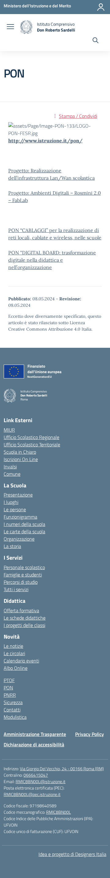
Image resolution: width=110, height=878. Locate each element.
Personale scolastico (24, 567)
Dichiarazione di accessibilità (34, 744)
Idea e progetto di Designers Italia (72, 854)
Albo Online (16, 668)
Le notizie (13, 646)
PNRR (10, 695)
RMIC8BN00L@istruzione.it (40, 781)
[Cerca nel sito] (95, 41)
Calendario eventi (21, 660)
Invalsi (10, 466)
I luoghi (11, 502)
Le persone (15, 509)
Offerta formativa (21, 610)
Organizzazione (19, 538)
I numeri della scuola (24, 524)
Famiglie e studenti (23, 574)
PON (8, 687)
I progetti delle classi (24, 625)
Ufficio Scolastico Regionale (31, 437)
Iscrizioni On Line (21, 459)
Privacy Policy (89, 734)
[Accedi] (100, 7)
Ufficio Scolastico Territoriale (32, 444)
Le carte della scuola (24, 531)
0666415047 (36, 775)
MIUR (9, 429)
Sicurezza (13, 702)
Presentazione (18, 494)
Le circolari (14, 653)
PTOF (9, 680)
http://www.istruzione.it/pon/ (45, 140)
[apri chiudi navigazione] (10, 27)
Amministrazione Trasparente (35, 734)
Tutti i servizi (16, 589)
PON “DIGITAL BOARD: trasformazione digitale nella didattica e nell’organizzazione (52, 260)
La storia (12, 546)
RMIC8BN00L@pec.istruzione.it (32, 794)
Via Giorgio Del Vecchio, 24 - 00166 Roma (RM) (62, 768)
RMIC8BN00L (58, 812)
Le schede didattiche (25, 617)
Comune (12, 474)
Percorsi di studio (21, 582)
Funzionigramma (20, 516)
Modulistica (15, 717)
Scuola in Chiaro (20, 452)
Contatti (12, 709)
